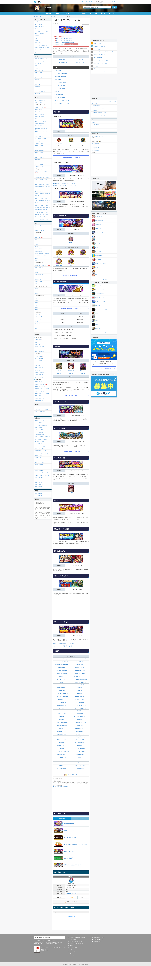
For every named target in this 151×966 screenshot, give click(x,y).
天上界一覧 (102, 13)
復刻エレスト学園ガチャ (62, 739)
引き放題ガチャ (62, 676)
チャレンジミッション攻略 (40, 91)
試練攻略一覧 (37, 365)
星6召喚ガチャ (62, 708)
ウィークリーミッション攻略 (40, 479)
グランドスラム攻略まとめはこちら (71, 451)
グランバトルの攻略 (80, 62)
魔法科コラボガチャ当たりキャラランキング (65, 42)
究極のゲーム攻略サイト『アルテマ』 (78, 937)
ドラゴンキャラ (38, 319)
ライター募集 (72, 955)
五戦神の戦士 (37, 86)
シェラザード (71, 370)
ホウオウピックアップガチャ (80, 676)
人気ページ (80, 818)
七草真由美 (37, 244)
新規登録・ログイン (96, 124)
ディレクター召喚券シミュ (40, 164)
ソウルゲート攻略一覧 (39, 372)
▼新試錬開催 (57, 79)
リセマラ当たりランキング (40, 24)
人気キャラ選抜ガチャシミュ (40, 116)
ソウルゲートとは (38, 455)
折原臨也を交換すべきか (96, 105)
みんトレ (97, 236)
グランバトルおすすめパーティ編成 (42, 47)
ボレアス (71, 265)
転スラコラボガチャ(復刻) (62, 696)
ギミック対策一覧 (38, 443)
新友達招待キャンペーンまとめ (98, 136)
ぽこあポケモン (98, 285)
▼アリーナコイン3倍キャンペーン (62, 103)
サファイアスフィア (99, 216)
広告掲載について (73, 947)
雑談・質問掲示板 (38, 493)
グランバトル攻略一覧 (39, 351)
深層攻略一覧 (37, 370)
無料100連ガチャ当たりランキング (42, 214)
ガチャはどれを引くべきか (99, 49)
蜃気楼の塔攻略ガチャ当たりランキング (43, 186)
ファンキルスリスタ (99, 224)
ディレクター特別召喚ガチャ (80, 716)
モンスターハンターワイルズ (101, 309)
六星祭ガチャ (62, 716)
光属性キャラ (37, 305)
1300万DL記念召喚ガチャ (62, 687)
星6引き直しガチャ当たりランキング (42, 195)
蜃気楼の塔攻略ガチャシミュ (40, 123)
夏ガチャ (62, 748)
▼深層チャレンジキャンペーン (61, 100)
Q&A (36, 52)
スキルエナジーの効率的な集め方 (41, 472)
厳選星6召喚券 (62, 690)
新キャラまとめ (38, 227)
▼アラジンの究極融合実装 (60, 73)
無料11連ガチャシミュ (39, 145)
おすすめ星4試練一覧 (39, 377)
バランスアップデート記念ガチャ (62, 673)
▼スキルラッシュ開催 (59, 88)
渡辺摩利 (36, 246)
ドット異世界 (98, 259)
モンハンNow (98, 251)
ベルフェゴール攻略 (39, 358)
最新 (110, 101)
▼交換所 (56, 91)
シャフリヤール (83, 370)
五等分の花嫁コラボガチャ (80, 682)
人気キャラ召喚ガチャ (80, 661)
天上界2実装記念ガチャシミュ (41, 138)
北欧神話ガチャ (80, 745)
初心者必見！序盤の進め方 (40, 420)
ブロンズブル (39, 237)
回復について (94, 103)
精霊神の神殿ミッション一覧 (40, 450)
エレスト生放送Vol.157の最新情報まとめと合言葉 (103, 51)
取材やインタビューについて (76, 941)
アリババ (71, 142)
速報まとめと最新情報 (39, 33)
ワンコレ (97, 267)
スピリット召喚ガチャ (80, 748)
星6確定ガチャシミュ (41, 107)
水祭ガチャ (62, 760)
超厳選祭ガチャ (80, 719)
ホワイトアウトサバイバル (100, 263)
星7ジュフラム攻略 (38, 349)
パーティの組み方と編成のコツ (41, 45)
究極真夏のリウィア (39, 267)
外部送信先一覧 (97, 941)
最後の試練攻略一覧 (39, 400)
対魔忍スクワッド (99, 228)
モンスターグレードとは (40, 477)
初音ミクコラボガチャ (62, 768)
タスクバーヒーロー (99, 293)
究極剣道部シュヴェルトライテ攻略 (42, 388)
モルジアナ (83, 142)
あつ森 (96, 313)
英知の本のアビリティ (96, 110)
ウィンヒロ (97, 243)
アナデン (97, 239)
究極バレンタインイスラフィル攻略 (42, 393)
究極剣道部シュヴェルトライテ (41, 276)
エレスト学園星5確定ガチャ (80, 713)
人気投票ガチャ (62, 728)
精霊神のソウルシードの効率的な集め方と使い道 (43, 468)
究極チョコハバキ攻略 (39, 391)
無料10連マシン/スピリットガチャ (80, 667)
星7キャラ (37, 288)
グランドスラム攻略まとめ (40, 470)
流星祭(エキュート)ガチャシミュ (41, 131)
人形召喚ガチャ (80, 687)
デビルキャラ (37, 321)
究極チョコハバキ (38, 281)
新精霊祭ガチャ (80, 693)
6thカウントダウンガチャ (62, 722)
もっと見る (103, 72)
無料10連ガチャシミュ (39, 152)
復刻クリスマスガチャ (62, 725)
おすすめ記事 (62, 818)
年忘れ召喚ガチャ (62, 757)
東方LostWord (98, 274)
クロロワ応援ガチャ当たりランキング (42, 200)
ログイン (114, 1)
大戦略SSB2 (97, 328)
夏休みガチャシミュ (39, 125)
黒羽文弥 (36, 260)
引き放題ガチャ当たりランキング (41, 212)
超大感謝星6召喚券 (80, 754)
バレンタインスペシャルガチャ (62, 751)
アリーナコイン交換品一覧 (40, 413)
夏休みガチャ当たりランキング (41, 188)
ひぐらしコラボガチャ (62, 670)
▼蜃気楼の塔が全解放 (59, 97)
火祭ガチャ (80, 757)
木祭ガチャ (80, 760)
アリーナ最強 (93, 13)
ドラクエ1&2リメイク (99, 297)
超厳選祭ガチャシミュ (39, 157)
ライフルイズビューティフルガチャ (80, 699)
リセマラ (75, 13)
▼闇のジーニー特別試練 (60, 76)
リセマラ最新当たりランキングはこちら (71, 157)
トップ (39, 13)
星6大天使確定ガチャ (80, 768)
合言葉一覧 (37, 35)
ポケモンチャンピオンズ (100, 289)
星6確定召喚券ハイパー (80, 673)
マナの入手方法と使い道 (40, 441)
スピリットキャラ (38, 316)
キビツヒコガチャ (80, 702)
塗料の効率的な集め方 (39, 486)
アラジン (71, 242)
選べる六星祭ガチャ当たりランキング (42, 177)
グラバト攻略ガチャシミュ (40, 150)
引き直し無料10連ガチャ (62, 754)
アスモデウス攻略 (39, 356)
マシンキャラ (37, 328)
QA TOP (93, 122)
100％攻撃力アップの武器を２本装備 (99, 112)
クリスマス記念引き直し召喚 (80, 722)
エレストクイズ (38, 49)
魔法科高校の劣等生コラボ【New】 (42, 58)
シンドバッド (59, 143)
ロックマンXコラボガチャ (62, 702)
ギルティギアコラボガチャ (62, 693)
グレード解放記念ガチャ (80, 742)
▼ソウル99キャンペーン (60, 82)
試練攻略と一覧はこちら (71, 395)
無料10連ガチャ (62, 742)
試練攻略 (59, 373)
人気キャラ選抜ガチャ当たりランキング (43, 181)
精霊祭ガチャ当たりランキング (41, 179)
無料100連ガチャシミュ (39, 159)
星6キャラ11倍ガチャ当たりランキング (42, 207)
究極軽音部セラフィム (39, 274)
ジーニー (59, 256)
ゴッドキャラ (37, 323)
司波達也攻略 (37, 344)
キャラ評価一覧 (38, 225)
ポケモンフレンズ (99, 255)
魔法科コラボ (62, 59)
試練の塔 (36, 65)
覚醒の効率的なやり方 (39, 464)
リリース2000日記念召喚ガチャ (80, 679)
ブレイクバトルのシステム (40, 462)
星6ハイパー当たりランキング (41, 216)
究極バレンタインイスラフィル (41, 283)
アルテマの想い (73, 939)
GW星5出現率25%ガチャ (80, 734)
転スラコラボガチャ (80, 664)
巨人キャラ (37, 330)
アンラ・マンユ (83, 256)
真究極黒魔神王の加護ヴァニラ (43, 265)
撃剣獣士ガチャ (62, 682)
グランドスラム (38, 81)
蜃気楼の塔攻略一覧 (39, 367)
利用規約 (71, 945)
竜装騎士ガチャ (80, 725)
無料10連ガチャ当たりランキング (41, 205)
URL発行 (72, 897)
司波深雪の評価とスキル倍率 (99, 68)
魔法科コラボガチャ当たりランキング (42, 184)
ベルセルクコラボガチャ (80, 739)
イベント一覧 (80, 59)
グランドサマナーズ (99, 271)
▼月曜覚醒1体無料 (58, 94)
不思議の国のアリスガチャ (62, 705)
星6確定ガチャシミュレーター (100, 46)
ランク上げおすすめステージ (40, 432)
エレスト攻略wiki (45, 7)
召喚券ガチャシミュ (39, 166)
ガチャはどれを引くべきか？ (40, 100)
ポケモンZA (97, 305)
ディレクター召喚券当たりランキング (42, 219)
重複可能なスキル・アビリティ (41, 482)
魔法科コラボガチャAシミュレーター (64, 38)
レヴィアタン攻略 (38, 360)
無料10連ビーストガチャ (80, 670)
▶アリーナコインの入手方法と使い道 (62, 646)
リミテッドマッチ (38, 77)
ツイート (60, 897)
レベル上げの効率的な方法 (40, 429)
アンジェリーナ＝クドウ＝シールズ (42, 253)
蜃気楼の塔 (84, 13)
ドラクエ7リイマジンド (100, 301)
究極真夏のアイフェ (39, 269)
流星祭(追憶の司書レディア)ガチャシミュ (42, 129)
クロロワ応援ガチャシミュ (40, 141)
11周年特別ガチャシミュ (40, 143)
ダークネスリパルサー (39, 88)
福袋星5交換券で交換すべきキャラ (80, 696)
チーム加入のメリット (39, 448)
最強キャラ (48, 13)
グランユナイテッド (39, 70)
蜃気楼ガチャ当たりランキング (41, 198)
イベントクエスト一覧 (62, 62)
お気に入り (84, 897)
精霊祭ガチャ (62, 765)
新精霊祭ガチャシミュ (39, 114)
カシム (59, 370)
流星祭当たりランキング (40, 191)
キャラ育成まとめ (38, 427)
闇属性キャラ (37, 307)
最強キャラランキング (39, 26)
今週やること (37, 40)
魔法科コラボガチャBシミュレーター (64, 40)
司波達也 (36, 239)
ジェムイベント (38, 63)
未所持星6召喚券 (80, 684)
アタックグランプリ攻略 (40, 61)
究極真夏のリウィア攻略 (41, 384)
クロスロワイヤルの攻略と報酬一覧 (42, 475)
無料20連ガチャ (62, 719)
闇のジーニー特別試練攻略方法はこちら (71, 308)
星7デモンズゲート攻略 (39, 346)
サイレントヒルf (98, 316)
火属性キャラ (37, 298)
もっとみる (103, 115)
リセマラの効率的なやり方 (40, 422)
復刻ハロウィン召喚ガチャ (80, 708)
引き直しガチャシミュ (39, 136)
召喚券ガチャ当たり (62, 699)
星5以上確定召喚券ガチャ (62, 734)
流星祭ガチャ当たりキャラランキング (101, 60)
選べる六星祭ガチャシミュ (40, 111)
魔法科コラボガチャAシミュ (40, 118)
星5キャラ (37, 293)
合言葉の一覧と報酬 (98, 57)
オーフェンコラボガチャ (62, 679)
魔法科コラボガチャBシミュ (40, 121)
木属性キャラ (37, 302)
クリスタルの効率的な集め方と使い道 (42, 436)
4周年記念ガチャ (80, 710)
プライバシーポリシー (98, 939)
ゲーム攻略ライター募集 (99, 937)
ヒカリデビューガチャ (80, 751)
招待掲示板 (111, 13)
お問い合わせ (72, 949)
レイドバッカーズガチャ (62, 713)
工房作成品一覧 (38, 457)
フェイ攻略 (37, 363)
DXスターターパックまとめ (40, 446)
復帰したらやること (39, 484)
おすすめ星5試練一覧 (39, 374)
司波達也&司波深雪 (38, 248)
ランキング (114, 101)
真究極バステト (38, 279)
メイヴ (71, 256)
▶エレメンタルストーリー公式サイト (60, 786)
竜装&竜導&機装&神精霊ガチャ (62, 664)
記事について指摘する (72, 901)
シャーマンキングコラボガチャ (62, 661)
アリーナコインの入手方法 (40, 411)
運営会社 (71, 953)
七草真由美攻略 (39, 339)
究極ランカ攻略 (38, 395)
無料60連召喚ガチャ (80, 731)
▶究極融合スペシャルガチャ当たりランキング (64, 185)
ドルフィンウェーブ (99, 220)
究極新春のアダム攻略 (39, 398)
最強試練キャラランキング (40, 28)
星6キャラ (37, 290)
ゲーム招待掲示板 (38, 495)
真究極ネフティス (38, 272)
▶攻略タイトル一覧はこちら (104, 279)
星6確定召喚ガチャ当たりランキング (101, 54)
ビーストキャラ (38, 314)
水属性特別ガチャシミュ (40, 109)
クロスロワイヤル (38, 72)
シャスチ (71, 492)
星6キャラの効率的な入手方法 (41, 439)
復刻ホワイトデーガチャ (62, 745)
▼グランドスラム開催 (59, 85)
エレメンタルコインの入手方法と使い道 (43, 453)
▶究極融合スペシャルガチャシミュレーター (64, 183)
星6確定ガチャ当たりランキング (41, 172)
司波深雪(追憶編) (38, 251)
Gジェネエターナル (99, 232)
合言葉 (57, 13)
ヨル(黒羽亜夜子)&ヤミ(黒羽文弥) (41, 255)
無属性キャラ (37, 309)
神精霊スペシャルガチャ (80, 728)
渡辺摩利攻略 (37, 342)
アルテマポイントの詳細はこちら (104, 368)
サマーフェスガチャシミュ (40, 134)
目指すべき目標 (38, 42)
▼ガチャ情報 (57, 70)
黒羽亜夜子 (37, 258)
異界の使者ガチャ (62, 667)
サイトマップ (72, 951)
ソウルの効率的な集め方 (40, 434)
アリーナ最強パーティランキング (41, 31)
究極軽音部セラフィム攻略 (40, 386)
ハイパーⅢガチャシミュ (40, 161)
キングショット (98, 247)
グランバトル (37, 84)
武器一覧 (36, 38)
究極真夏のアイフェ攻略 (41, 381)
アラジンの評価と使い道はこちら (71, 275)
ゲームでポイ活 (86, 1)
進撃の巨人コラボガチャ (62, 731)
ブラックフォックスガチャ (80, 705)
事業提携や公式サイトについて (76, 943)
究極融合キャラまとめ (39, 230)
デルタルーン (98, 324)
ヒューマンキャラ (38, 326)
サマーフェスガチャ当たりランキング (42, 193)
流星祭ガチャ (80, 690)
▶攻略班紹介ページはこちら (71, 893)
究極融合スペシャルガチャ (80, 765)
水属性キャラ (37, 300)
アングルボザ (59, 265)
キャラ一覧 (66, 13)
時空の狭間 (37, 79)
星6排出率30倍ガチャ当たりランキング (42, 209)
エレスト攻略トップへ (73, 774)
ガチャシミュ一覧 (38, 102)
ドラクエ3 (97, 320)
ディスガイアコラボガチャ (62, 710)
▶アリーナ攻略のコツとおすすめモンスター (64, 643)
